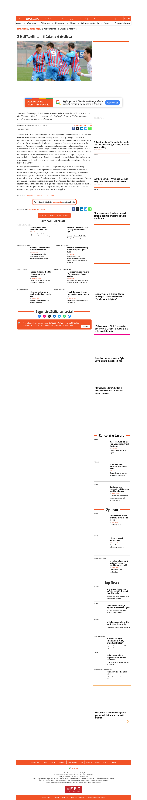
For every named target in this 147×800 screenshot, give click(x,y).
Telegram (38, 23)
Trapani (119, 19)
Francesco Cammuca (36, 278)
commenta (57, 202)
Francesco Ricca (42, 125)
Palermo (57, 19)
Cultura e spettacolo (82, 23)
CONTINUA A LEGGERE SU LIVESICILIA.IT (54, 215)
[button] (95, 721)
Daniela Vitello (115, 493)
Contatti (56, 798)
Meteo (65, 23)
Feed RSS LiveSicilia (77, 798)
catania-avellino (51, 195)
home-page (35, 28)
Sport (99, 23)
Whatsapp (24, 23)
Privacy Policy (46, 798)
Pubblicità (65, 798)
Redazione (34, 232)
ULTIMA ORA (48, 19)
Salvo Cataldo (34, 252)
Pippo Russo (114, 522)
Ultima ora (52, 23)
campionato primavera (34, 195)
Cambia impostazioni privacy (96, 798)
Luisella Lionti (115, 567)
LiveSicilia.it (22, 28)
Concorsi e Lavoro (115, 23)
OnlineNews (98, 149)
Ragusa (104, 19)
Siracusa (111, 19)
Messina (97, 19)
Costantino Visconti (116, 542)
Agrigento (72, 19)
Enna (90, 19)
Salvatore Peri (35, 298)
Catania (64, 19)
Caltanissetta (82, 19)
